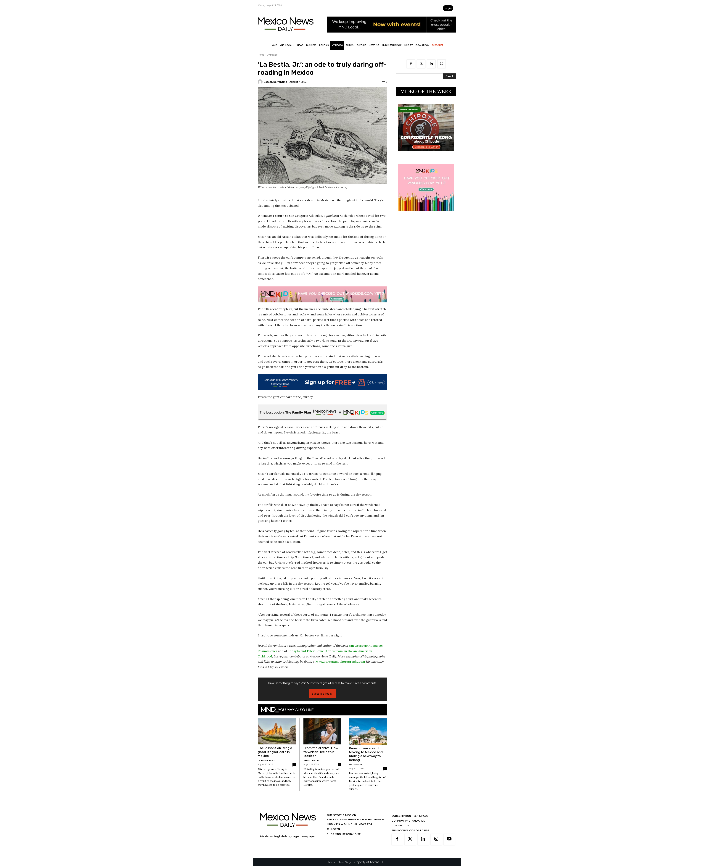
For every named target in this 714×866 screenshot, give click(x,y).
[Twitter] (421, 63)
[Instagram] (441, 63)
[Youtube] (449, 839)
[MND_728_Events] (391, 35)
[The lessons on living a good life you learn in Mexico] (277, 731)
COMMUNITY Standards (408, 820)
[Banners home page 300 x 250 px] (426, 153)
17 (385, 768)
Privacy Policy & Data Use (410, 830)
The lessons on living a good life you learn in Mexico (275, 752)
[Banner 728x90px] (322, 294)
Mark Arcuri (355, 764)
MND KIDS (334, 824)
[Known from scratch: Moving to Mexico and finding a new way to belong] (368, 731)
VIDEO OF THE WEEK (426, 91)
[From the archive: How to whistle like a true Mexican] (322, 731)
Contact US (400, 825)
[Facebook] (411, 63)
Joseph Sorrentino (275, 82)
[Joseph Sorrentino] (261, 81)
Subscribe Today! (322, 693)
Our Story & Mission (341, 815)
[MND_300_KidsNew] (426, 213)
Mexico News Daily (339, 862)
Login (448, 8)
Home (261, 54)
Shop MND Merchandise (344, 834)
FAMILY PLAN (335, 819)
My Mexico (272, 54)
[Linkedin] (431, 63)
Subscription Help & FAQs (410, 815)
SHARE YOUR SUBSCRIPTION (365, 819)
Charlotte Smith (266, 760)
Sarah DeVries (311, 760)
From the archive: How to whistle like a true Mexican (320, 752)
